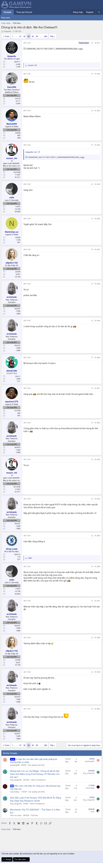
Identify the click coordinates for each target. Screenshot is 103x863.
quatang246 (15, 765)
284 (45, 36)
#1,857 (97, 600)
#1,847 (97, 249)
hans (92, 811)
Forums (7, 12)
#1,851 (97, 388)
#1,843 (97, 110)
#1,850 (97, 357)
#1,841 (97, 42)
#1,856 (97, 566)
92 (24, 36)
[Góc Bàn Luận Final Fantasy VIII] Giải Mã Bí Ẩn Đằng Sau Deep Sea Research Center (35, 799)
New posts (5, 17)
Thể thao (34, 815)
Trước (7, 36)
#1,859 (97, 672)
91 (20, 36)
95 (37, 36)
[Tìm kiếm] (99, 12)
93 (29, 36)
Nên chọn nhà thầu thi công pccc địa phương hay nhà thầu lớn (35, 787)
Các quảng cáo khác (36, 765)
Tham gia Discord (24, 12)
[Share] (92, 43)
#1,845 (97, 184)
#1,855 (97, 535)
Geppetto (7, 31)
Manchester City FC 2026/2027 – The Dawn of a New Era (35, 811)
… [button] (16, 36)
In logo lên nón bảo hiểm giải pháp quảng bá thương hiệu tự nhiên (33, 760)
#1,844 (97, 145)
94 (33, 36)
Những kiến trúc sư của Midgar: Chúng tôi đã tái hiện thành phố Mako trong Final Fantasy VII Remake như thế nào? (35, 773)
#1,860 (97, 708)
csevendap (14, 791)
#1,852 (97, 422)
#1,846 (97, 218)
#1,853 (97, 459)
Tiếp (51, 36)
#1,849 (97, 320)
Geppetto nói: (31, 152)
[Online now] (11, 260)
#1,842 (97, 73)
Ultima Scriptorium (38, 779)
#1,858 (97, 637)
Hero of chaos (16, 815)
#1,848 (97, 283)
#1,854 (97, 498)
